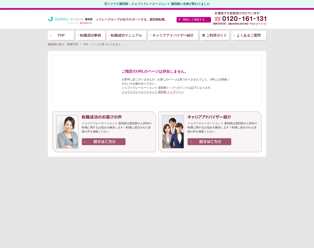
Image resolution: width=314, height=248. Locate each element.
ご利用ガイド (216, 35)
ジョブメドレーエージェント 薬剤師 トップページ (153, 91)
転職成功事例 (90, 35)
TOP (61, 35)
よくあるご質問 (249, 35)
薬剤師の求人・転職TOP (63, 44)
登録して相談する (194, 19)
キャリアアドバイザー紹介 (173, 35)
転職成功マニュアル (126, 35)
